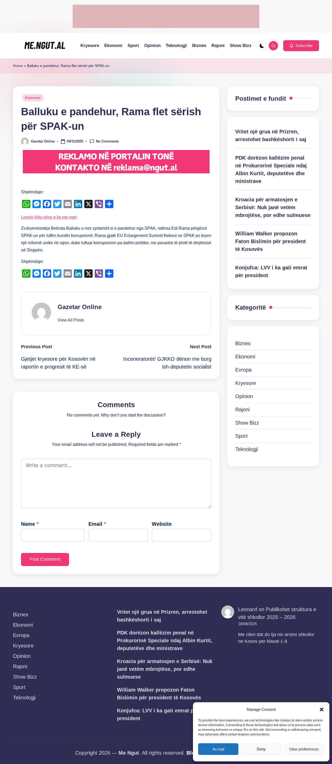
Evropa (243, 370)
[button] (321, 709)
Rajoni (242, 409)
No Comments (107, 141)
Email (97, 524)
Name (30, 524)
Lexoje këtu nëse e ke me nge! (49, 217)
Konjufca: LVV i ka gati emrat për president (271, 271)
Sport (241, 436)
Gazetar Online (80, 306)
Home (18, 66)
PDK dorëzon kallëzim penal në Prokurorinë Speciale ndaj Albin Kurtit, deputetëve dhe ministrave (271, 169)
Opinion (244, 396)
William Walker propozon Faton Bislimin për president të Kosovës (270, 241)
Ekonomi (245, 356)
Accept (218, 749)
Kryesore (33, 98)
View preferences (304, 749)
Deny (261, 749)
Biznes (243, 343)
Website (162, 524)
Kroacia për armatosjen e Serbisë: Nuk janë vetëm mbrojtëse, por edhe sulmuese (272, 207)
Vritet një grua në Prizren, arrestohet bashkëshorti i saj (270, 135)
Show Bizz (247, 423)
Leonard (247, 609)
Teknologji (246, 449)
